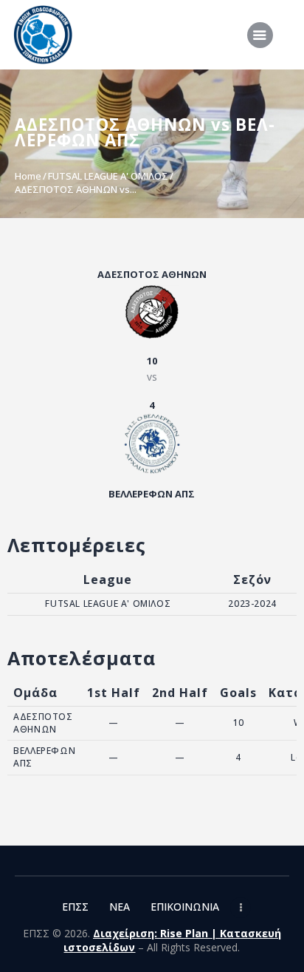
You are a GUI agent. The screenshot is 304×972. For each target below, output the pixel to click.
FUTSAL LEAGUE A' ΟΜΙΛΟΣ (108, 176)
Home (28, 176)
